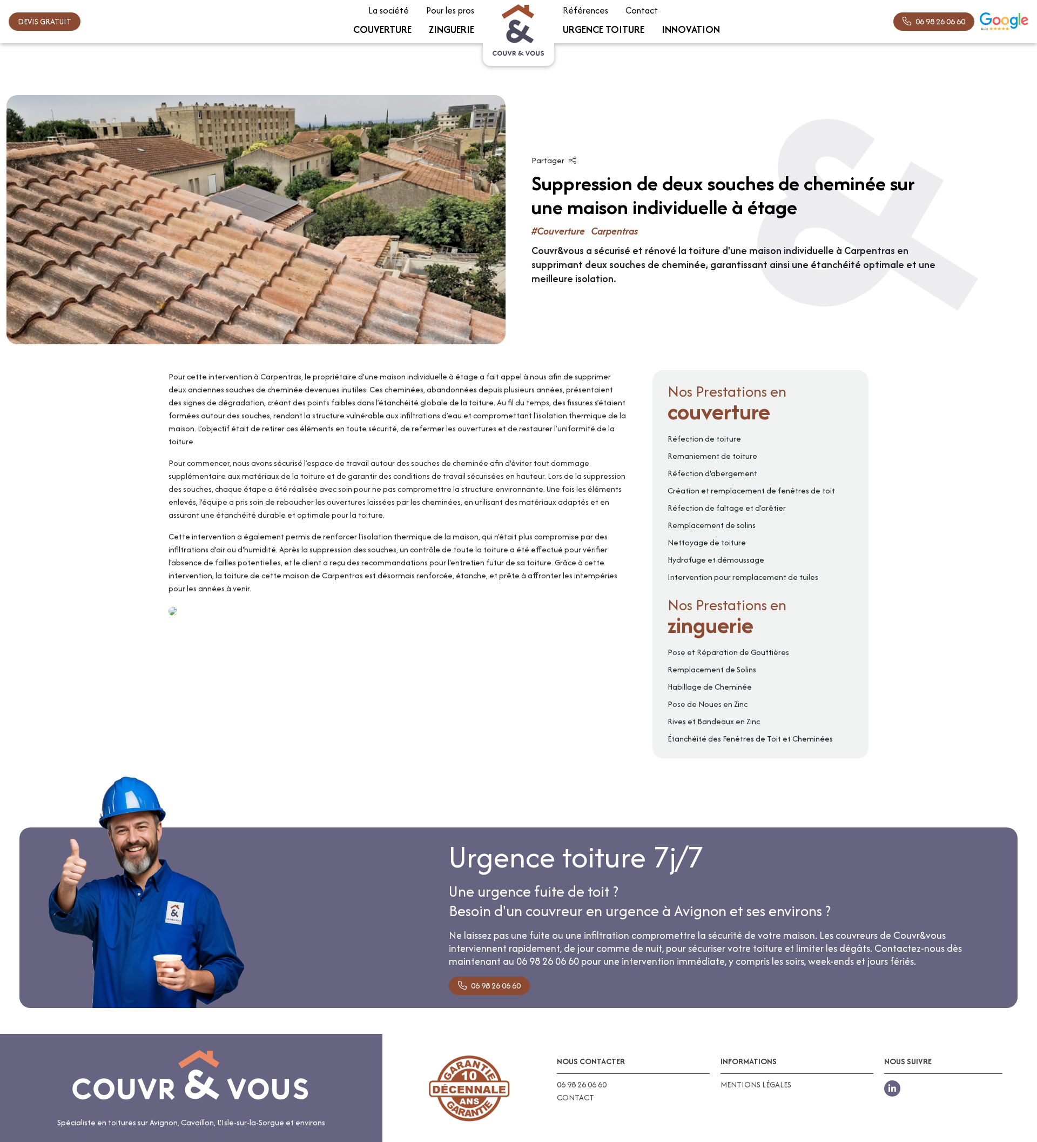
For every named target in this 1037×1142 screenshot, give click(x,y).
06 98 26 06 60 (940, 21)
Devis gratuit (44, 21)
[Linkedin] (892, 1088)
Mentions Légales (755, 1084)
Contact (575, 1097)
